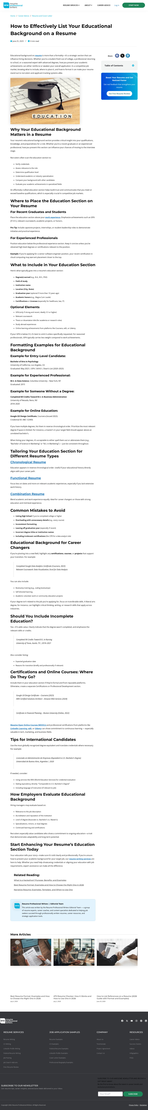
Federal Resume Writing (12, 1053)
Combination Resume (27, 494)
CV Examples (54, 1044)
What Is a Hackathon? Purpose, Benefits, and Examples (40, 880)
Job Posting (7, 1058)
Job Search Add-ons (10, 1062)
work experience (52, 217)
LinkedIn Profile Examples (58, 1053)
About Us (100, 1039)
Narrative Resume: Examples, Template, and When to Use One (43, 890)
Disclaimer (143, 1105)
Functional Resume (25, 478)
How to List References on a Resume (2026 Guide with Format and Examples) (117, 997)
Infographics (134, 1053)
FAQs (131, 1058)
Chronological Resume (28, 462)
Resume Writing (9, 1039)
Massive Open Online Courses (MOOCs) (28, 725)
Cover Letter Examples (57, 1058)
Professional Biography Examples (61, 1062)
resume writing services (80, 859)
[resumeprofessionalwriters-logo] (13, 5)
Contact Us (101, 1053)
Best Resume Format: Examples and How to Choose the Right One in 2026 (49, 885)
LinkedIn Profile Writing (11, 1048)
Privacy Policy (133, 1105)
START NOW (134, 5)
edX (30, 728)
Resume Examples (56, 1039)
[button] (117, 56)
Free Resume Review (10, 1067)
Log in (116, 5)
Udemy (38, 728)
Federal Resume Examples (58, 1048)
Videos (132, 1048)
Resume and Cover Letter (42, 16)
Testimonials (101, 1044)
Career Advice (23, 16)
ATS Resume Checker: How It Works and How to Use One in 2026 (72, 997)
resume (38, 55)
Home (12, 16)
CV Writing (7, 1044)
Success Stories (135, 1044)
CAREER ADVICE (103, 5)
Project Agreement (103, 1048)
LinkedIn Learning (18, 728)
